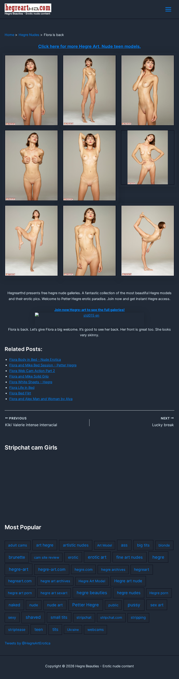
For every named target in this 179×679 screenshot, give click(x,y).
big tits (143, 545)
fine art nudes (129, 557)
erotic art (97, 557)
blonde (164, 545)
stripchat (84, 617)
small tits (59, 617)
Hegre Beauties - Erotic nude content (27, 13)
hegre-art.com (51, 569)
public (113, 605)
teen (38, 629)
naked (14, 604)
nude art (55, 605)
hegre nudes (129, 592)
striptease (16, 629)
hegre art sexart (54, 593)
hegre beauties (92, 592)
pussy (134, 605)
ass (124, 545)
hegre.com (84, 569)
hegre (158, 557)
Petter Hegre (85, 604)
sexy (12, 617)
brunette (17, 557)
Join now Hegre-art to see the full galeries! (89, 310)
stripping (138, 617)
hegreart (141, 569)
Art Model (104, 545)
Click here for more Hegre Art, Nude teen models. (89, 46)
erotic (73, 557)
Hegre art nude (128, 581)
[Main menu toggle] (168, 9)
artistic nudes (76, 545)
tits (55, 629)
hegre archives (113, 570)
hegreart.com (20, 581)
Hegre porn (158, 593)
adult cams (17, 545)
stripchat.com (111, 617)
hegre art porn (20, 593)
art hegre (44, 545)
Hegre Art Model (92, 581)
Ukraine (73, 630)
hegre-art (18, 569)
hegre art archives (55, 581)
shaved (33, 617)
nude (33, 605)
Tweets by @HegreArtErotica (27, 643)
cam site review (46, 557)
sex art (156, 604)
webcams (95, 629)
